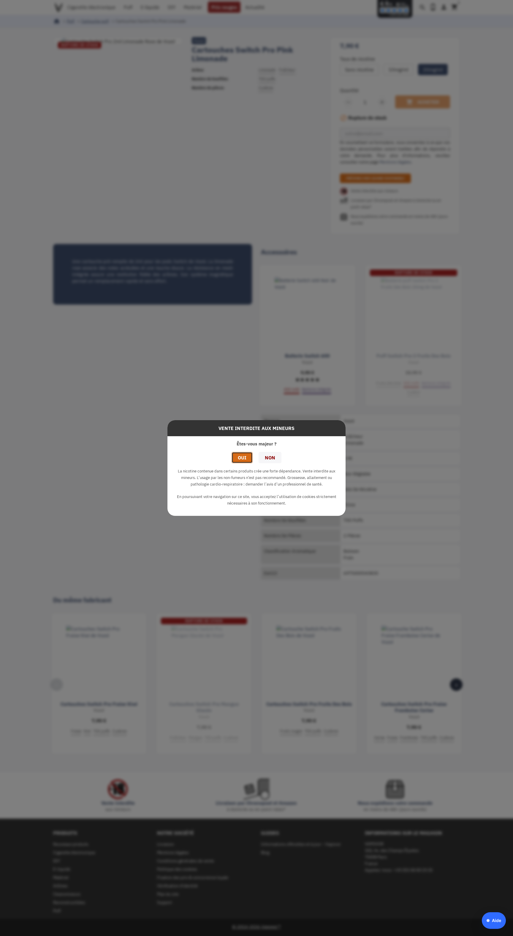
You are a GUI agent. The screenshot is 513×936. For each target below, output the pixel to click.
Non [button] (270, 458)
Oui (242, 458)
